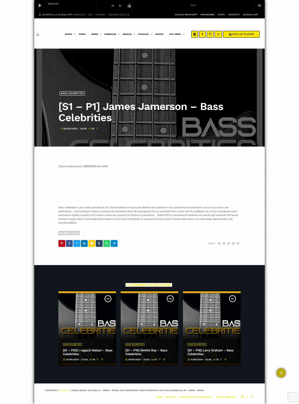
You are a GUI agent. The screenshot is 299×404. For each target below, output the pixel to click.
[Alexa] (210, 34)
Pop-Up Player (241, 34)
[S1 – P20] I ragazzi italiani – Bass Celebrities (87, 352)
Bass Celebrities (72, 93)
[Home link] (47, 34)
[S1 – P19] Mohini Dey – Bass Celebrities (146, 352)
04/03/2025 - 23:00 (74, 128)
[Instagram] (194, 34)
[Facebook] (202, 34)
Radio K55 (64, 390)
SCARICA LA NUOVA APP (83, 14)
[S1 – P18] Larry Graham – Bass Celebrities (211, 352)
